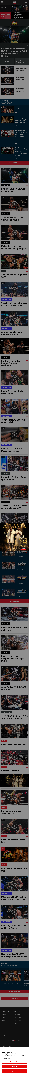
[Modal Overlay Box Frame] (14, 537)
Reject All (14, 1066)
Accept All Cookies (14, 1071)
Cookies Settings (14, 1061)
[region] (14, 1060)
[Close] (27, 1049)
